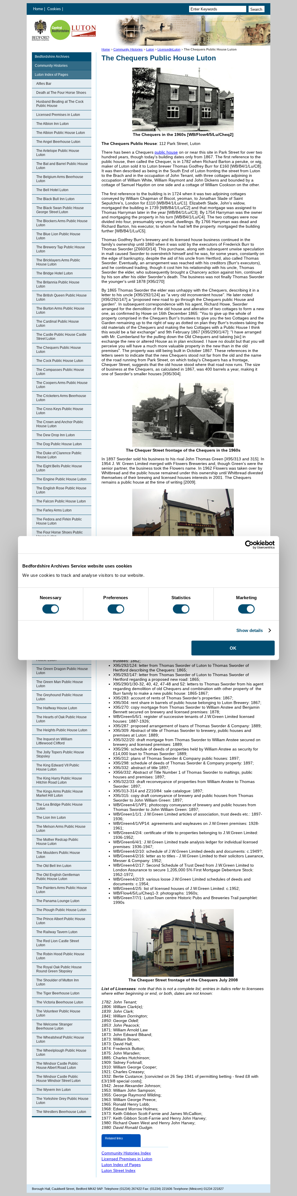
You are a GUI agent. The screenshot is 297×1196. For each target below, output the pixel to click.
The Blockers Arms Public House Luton (62, 223)
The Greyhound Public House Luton (59, 697)
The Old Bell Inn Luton (53, 866)
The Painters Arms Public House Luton (61, 890)
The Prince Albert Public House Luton (60, 921)
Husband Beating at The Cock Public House (60, 104)
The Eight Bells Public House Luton (59, 468)
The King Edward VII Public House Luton (57, 767)
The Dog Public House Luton (59, 444)
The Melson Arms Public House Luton (61, 829)
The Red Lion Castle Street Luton (57, 943)
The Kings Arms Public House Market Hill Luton (59, 793)
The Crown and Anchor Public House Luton (59, 424)
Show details (249, 630)
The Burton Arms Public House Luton (60, 310)
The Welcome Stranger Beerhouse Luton (54, 1026)
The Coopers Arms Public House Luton (62, 385)
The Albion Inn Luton (52, 124)
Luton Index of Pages (51, 75)
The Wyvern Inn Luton (53, 1090)
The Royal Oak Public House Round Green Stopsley (59, 969)
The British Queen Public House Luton (61, 297)
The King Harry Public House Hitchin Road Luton (59, 780)
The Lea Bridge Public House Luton (59, 806)
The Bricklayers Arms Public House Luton (58, 262)
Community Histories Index (126, 1153)
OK (233, 647)
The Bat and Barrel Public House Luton (62, 166)
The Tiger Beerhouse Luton (57, 993)
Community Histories (128, 49)
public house (166, 152)
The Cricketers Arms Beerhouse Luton (61, 398)
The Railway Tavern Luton (56, 932)
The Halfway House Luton (56, 708)
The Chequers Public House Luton (58, 350)
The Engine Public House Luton (61, 479)
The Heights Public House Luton (61, 730)
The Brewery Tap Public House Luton (60, 249)
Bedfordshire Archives (52, 57)
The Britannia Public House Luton (57, 284)
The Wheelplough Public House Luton (61, 1052)
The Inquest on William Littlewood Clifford (54, 741)
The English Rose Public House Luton (61, 490)
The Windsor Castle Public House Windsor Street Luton (58, 1079)
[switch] (116, 609)
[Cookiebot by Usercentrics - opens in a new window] (249, 544)
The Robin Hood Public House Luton (60, 956)
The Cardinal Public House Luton (57, 323)
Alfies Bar (43, 84)
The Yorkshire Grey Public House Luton (62, 1101)
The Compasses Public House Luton (60, 372)
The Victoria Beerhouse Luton (59, 1002)
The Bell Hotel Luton (52, 190)
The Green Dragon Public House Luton (62, 671)
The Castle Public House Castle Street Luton (61, 337)
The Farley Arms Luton (54, 510)
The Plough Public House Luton (61, 910)
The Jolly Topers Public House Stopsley (60, 754)
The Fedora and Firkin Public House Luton (59, 521)
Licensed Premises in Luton (58, 115)
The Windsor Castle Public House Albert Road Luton (57, 1066)
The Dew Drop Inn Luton (55, 435)
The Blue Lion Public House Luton (58, 236)
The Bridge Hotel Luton (54, 273)
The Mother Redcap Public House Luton (57, 842)
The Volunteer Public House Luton (58, 1013)
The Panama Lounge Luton (57, 901)
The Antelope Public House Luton (57, 153)
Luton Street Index (118, 1170)
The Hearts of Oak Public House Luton (61, 719)
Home (38, 9)
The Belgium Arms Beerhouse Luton (59, 179)
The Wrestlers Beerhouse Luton (61, 1112)
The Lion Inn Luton (51, 818)
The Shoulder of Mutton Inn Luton (57, 982)
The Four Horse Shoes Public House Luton (59, 534)
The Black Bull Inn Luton (55, 199)
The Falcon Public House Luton (61, 501)
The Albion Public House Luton (60, 133)
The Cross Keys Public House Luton (59, 411)
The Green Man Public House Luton (59, 684)
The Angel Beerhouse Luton (58, 142)
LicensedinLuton (168, 49)
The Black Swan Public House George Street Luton (60, 210)
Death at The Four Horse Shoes (61, 93)
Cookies (54, 9)
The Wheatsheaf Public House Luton (60, 1039)
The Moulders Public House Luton (58, 855)
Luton (150, 49)
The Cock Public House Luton (59, 361)
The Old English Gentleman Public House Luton (58, 877)
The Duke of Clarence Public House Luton (59, 455)
